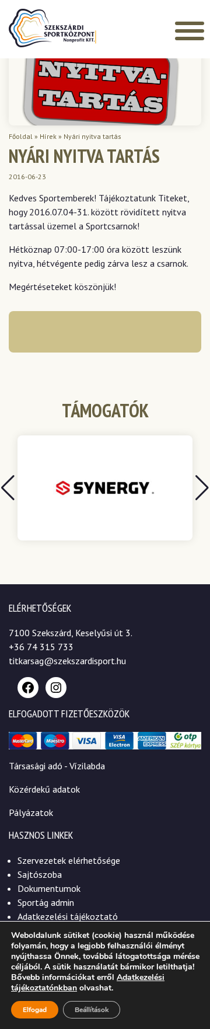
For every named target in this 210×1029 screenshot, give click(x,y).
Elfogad (35, 1009)
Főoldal (21, 136)
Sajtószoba (40, 874)
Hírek (48, 136)
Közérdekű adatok (44, 789)
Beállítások (91, 1009)
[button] (202, 488)
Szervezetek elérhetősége (69, 860)
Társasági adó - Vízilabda (57, 766)
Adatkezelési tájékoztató (68, 916)
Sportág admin (46, 902)
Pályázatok (31, 812)
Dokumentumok (49, 888)
